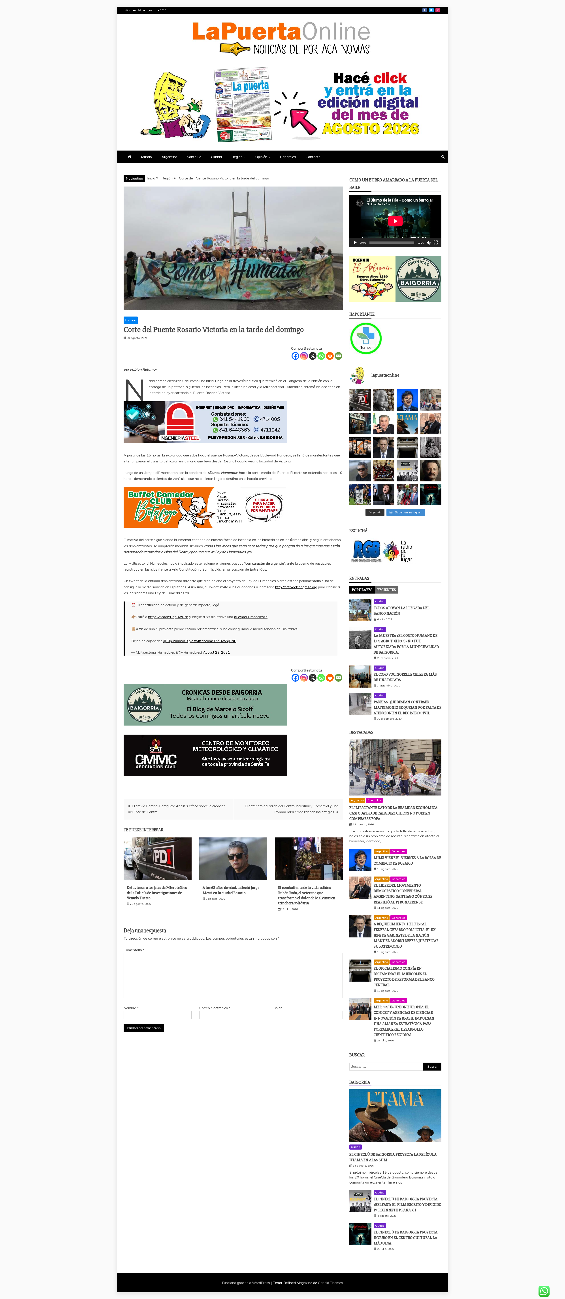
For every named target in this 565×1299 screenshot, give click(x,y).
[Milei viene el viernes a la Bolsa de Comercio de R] (407, 400)
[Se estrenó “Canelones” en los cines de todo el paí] (360, 447)
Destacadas (361, 732)
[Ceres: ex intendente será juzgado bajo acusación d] (383, 423)
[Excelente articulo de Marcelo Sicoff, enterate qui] (430, 447)
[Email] (338, 356)
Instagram (437, 10)
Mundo (146, 157)
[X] (312, 356)
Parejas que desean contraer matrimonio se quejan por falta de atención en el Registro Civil (407, 707)
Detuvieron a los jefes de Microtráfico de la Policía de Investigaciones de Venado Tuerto (157, 892)
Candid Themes (330, 1282)
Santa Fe (194, 157)
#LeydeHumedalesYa (250, 617)
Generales (288, 157)
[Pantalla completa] (435, 242)
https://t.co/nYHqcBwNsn (168, 617)
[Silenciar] (428, 242)
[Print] (330, 356)
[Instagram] (304, 356)
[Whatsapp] (321, 356)
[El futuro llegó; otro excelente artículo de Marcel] (360, 423)
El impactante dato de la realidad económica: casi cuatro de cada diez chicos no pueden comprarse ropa (393, 813)
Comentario (134, 950)
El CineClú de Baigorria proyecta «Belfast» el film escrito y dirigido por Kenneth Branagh (407, 1204)
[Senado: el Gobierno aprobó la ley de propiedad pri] (383, 470)
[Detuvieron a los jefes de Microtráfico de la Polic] (360, 400)
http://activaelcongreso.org (296, 587)
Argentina (169, 157)
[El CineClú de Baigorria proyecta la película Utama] (407, 423)
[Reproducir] (355, 242)
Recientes (386, 589)
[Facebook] (295, 356)
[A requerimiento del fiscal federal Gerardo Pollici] (383, 447)
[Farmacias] (372, 338)
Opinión (261, 157)
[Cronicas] (419, 279)
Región (237, 157)
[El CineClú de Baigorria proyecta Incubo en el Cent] (430, 494)
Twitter (431, 10)
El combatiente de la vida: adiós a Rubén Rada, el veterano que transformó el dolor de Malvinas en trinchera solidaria (306, 895)
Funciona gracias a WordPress (246, 1282)
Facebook (424, 10)
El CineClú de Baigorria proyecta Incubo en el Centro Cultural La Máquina (405, 1238)
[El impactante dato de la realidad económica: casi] (430, 400)
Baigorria (359, 1082)
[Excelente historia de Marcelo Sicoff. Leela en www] (383, 400)
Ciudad (216, 157)
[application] (395, 221)
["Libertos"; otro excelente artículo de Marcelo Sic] (407, 494)
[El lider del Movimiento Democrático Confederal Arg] (430, 423)
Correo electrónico (214, 1008)
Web (278, 1008)
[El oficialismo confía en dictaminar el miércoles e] (407, 447)
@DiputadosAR (175, 641)
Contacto (313, 157)
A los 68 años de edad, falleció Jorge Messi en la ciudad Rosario (231, 890)
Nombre (131, 1008)
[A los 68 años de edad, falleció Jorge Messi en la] (360, 470)
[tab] (362, 590)
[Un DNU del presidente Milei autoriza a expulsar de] (383, 494)
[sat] (205, 780)
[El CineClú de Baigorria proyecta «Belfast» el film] (407, 470)
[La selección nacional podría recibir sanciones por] (360, 494)
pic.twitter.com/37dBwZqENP (212, 641)
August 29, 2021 (216, 652)
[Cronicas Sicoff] (205, 730)
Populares (362, 589)
